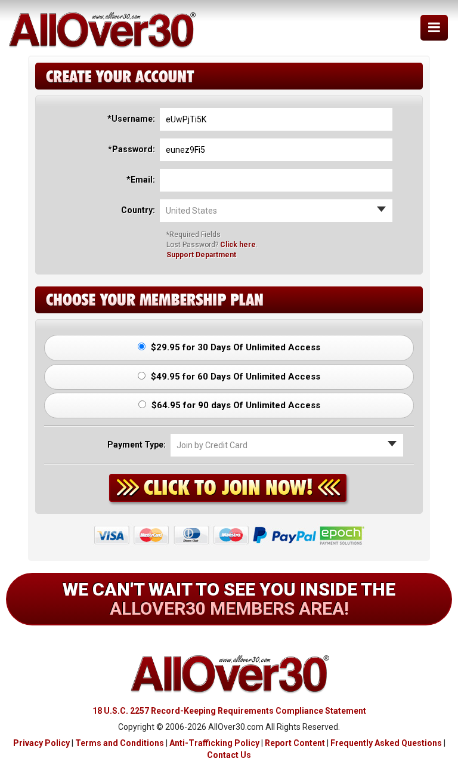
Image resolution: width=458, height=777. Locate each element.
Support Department (201, 255)
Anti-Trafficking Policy (214, 743)
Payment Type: (136, 444)
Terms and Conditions (119, 743)
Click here (238, 244)
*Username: (131, 119)
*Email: (140, 179)
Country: (138, 210)
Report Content (295, 743)
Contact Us (229, 755)
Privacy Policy (41, 743)
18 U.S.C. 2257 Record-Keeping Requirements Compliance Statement (229, 711)
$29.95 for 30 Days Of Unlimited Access (234, 347)
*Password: (131, 149)
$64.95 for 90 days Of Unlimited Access (234, 405)
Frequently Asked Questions (386, 743)
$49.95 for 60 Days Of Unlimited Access (234, 376)
